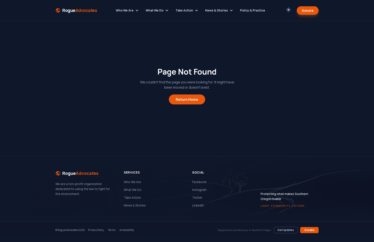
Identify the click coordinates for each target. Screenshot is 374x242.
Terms (111, 230)
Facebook (199, 182)
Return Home (187, 99)
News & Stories (219, 10)
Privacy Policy (96, 230)
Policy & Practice (252, 10)
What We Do (157, 10)
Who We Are (128, 10)
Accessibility (126, 230)
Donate (307, 10)
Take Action (187, 10)
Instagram (199, 190)
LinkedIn (198, 205)
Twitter (197, 197)
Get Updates (285, 230)
